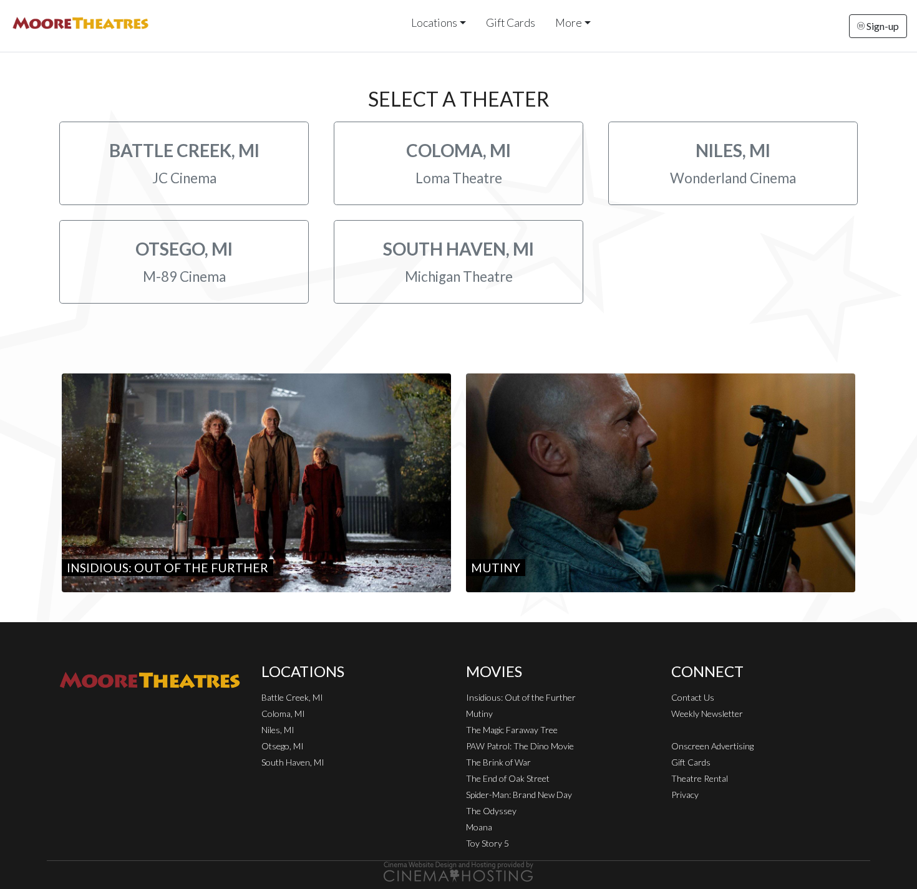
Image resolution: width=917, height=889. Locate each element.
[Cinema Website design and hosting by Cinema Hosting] (458, 870)
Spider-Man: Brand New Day (519, 794)
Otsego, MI (282, 746)
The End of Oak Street (508, 778)
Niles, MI (277, 729)
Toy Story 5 (487, 843)
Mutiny (479, 713)
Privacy (685, 794)
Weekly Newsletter (707, 713)
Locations (434, 22)
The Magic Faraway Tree (512, 729)
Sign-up (882, 26)
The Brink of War (498, 762)
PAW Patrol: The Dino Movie (520, 746)
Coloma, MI (283, 713)
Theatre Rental (699, 778)
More (568, 22)
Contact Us (692, 697)
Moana (479, 827)
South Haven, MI (292, 762)
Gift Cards (510, 22)
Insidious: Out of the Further (521, 697)
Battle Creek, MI (292, 697)
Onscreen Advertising (712, 746)
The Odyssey (491, 810)
